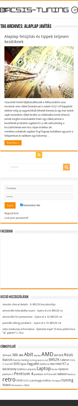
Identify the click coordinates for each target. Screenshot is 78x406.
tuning (67, 380)
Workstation (17, 385)
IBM (52, 364)
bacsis (7, 360)
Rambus (71, 374)
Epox (23, 364)
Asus (68, 354)
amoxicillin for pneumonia (17, 316)
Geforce (44, 364)
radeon (62, 374)
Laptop (44, 368)
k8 (68, 364)
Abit (28, 354)
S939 (19, 380)
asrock (58, 355)
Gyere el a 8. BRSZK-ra (50, 310)
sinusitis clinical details (15, 304)
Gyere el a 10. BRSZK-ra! (48, 316)
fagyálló (33, 364)
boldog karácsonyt (38, 360)
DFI (11, 364)
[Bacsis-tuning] (39, 9)
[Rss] (39, 155)
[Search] (66, 167)
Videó (6, 385)
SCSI (26, 380)
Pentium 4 (23, 373)
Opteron (63, 369)
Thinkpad (56, 380)
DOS (17, 364)
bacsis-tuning (21, 360)
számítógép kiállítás (40, 380)
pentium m (40, 374)
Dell (7, 364)
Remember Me (31, 205)
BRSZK (54, 360)
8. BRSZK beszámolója (42, 304)
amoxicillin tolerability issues (18, 310)
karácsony (9, 369)
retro (9, 379)
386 (15, 355)
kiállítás (21, 369)
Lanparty (31, 369)
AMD (47, 354)
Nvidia (54, 369)
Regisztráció (12, 213)
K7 (64, 364)
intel (58, 364)
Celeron (64, 360)
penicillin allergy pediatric (17, 322)
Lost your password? (17, 217)
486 (21, 355)
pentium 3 (7, 374)
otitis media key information (18, 329)
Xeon (26, 385)
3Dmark (6, 355)
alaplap (37, 355)
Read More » (13, 142)
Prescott (51, 374)
